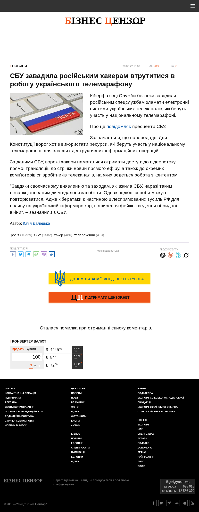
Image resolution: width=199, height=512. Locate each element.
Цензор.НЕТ (79, 388)
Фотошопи (78, 416)
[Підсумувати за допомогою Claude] (171, 255)
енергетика (146, 433)
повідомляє (119, 126)
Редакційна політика (19, 416)
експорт (143, 424)
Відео (75, 411)
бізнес (142, 420)
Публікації (78, 452)
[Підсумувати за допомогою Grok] (186, 255)
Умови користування (19, 407)
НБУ (140, 429)
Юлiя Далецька (36, 223)
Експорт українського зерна (158, 407)
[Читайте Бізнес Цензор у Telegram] (169, 503)
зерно (142, 452)
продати (18, 349)
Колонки (77, 457)
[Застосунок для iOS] (185, 503)
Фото (75, 407)
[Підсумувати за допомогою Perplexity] (178, 255)
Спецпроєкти (80, 447)
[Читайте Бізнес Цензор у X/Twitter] (161, 503)
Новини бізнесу (15, 425)
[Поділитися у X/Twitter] (21, 254)
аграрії (142, 438)
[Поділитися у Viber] (44, 254)
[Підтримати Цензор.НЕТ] (99, 297)
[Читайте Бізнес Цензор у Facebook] (154, 503)
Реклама (11, 402)
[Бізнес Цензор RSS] (192, 503)
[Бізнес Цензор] (105, 21)
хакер (63, 235)
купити (31, 349)
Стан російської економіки (156, 411)
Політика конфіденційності (24, 411)
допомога (145, 447)
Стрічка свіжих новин (20, 420)
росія (21, 235)
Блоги (75, 420)
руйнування (146, 457)
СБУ (43, 235)
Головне (77, 443)
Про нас (10, 388)
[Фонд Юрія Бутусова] (99, 278)
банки (142, 388)
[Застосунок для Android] (177, 503)
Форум (75, 425)
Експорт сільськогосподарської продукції (161, 400)
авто (141, 461)
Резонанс (78, 402)
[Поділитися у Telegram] (28, 254)
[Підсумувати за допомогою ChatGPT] (163, 255)
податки (143, 443)
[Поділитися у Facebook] (13, 254)
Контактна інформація (20, 393)
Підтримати (13, 397)
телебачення (89, 235)
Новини (19, 66)
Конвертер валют (29, 341)
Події (74, 397)
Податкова (145, 393)
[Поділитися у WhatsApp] (36, 254)
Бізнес (75, 433)
